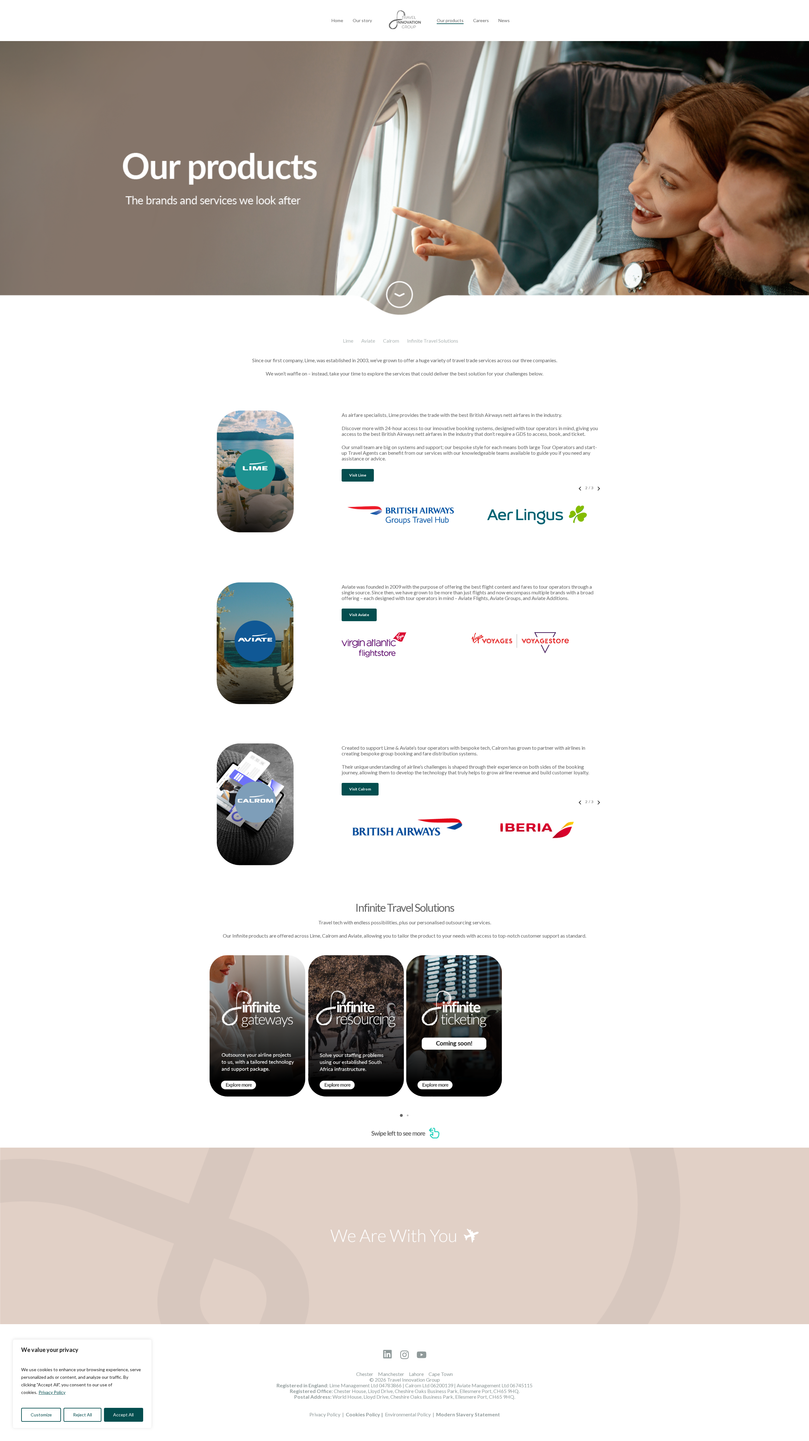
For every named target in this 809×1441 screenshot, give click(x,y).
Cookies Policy (363, 1414)
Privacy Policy (52, 1392)
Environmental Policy (408, 1414)
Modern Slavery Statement (468, 1414)
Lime (348, 341)
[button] (358, 475)
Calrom (391, 341)
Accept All (123, 1414)
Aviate (368, 341)
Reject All (82, 1414)
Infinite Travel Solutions (432, 341)
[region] (82, 1383)
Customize (41, 1414)
